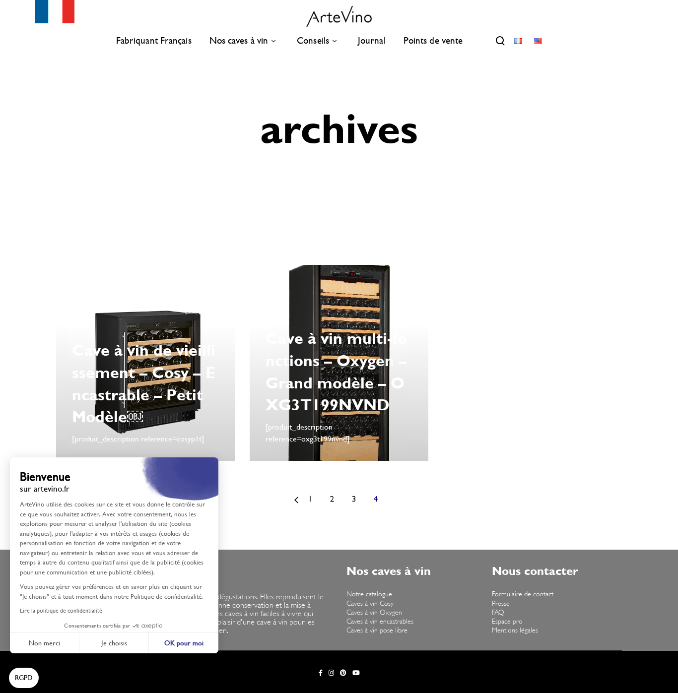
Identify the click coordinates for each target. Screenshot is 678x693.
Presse (501, 604)
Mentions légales (515, 631)
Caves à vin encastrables (379, 622)
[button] (24, 678)
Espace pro (507, 622)
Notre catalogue (369, 594)
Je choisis (114, 643)
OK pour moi (183, 643)
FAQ (498, 613)
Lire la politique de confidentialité (61, 610)
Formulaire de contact (522, 594)
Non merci (44, 643)
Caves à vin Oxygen (374, 613)
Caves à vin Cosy (370, 604)
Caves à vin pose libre (376, 631)
